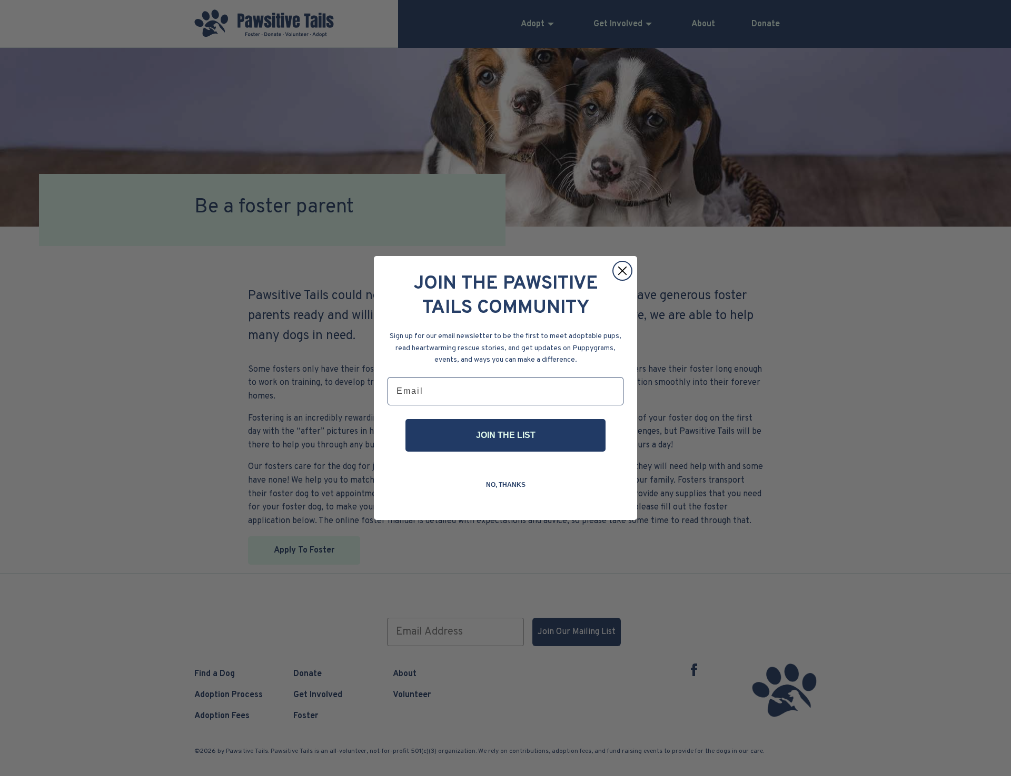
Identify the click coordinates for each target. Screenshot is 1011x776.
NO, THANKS (506, 484)
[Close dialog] (622, 270)
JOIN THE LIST (506, 435)
